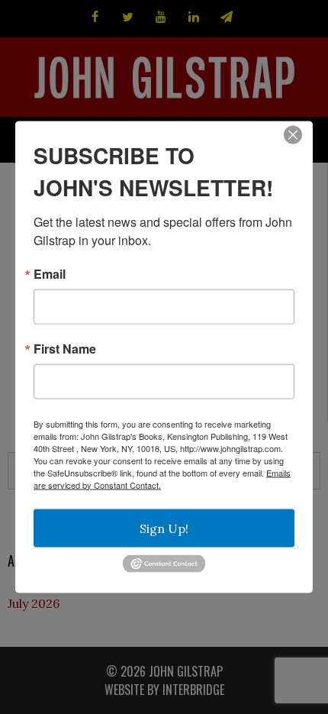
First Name (65, 348)
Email (50, 273)
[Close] (293, 134)
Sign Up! (164, 527)
